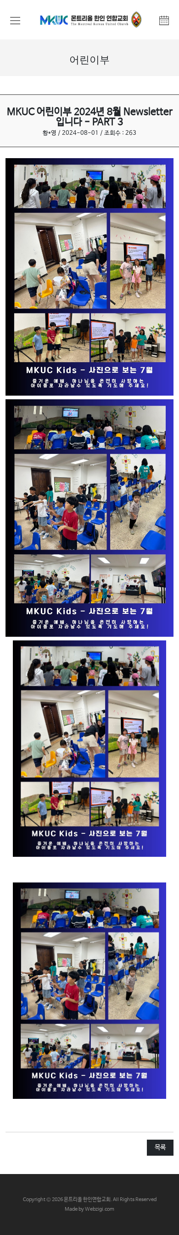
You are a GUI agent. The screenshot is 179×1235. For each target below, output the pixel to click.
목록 (160, 1147)
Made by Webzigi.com (89, 1209)
